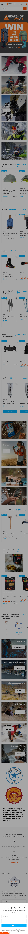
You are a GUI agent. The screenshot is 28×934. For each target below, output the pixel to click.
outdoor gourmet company (9, 592)
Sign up (14, 925)
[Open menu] (2, 4)
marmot (5, 231)
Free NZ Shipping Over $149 (14, 1)
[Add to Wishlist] (17, 171)
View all (25, 164)
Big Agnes (5, 188)
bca (4, 314)
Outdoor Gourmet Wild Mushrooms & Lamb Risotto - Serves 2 (10, 596)
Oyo (4, 531)
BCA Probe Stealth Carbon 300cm (9, 317)
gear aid (5, 399)
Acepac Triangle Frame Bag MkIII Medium (9, 360)
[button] (4, 933)
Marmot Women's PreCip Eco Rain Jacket (10, 234)
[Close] (26, 905)
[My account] (19, 4)
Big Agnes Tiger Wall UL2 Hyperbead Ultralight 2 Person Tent (9, 191)
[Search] (25, 8)
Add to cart (10, 411)
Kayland (5, 272)
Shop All (25, 614)
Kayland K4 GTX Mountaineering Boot (8, 275)
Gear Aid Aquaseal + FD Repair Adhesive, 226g (8, 402)
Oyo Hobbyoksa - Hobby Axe (9, 533)
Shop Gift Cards (14, 862)
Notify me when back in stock (10, 239)
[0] (22, 4)
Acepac (4, 358)
